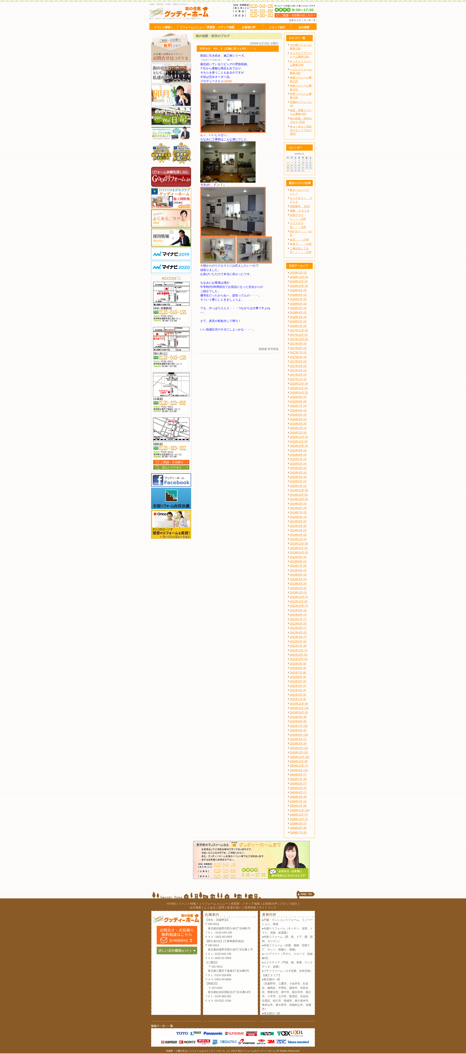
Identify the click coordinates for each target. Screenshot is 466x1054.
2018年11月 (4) (299, 281)
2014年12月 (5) (299, 490)
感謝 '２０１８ (299, 210)
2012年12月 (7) (299, 597)
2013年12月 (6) (299, 543)
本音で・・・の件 (301, 244)
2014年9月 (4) (298, 503)
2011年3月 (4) (298, 690)
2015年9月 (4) (298, 450)
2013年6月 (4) (298, 570)
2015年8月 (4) (298, 454)
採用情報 (250, 907)
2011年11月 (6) (298, 654)
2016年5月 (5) (298, 414)
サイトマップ (267, 907)
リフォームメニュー (215, 903)
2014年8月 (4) (298, 508)
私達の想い (234, 907)
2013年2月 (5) (298, 588)
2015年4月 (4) (298, 472)
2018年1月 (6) (298, 326)
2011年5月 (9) (298, 681)
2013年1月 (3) (298, 592)
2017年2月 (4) (298, 374)
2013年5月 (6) (298, 574)
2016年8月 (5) (298, 401)
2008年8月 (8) (298, 828)
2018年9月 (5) (298, 290)
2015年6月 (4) (298, 463)
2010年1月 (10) (299, 752)
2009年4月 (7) (298, 792)
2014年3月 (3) (298, 530)
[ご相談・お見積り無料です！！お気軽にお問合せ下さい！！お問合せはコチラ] (171, 34)
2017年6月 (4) (298, 357)
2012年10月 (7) (299, 605)
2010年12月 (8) (299, 703)
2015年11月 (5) (299, 441)
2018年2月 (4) (298, 321)
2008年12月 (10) (299, 810)
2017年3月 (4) (298, 370)
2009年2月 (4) (298, 801)
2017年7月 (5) (298, 352)
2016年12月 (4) (299, 383)
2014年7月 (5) (298, 512)
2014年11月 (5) (299, 494)
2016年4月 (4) (298, 419)
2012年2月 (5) (298, 641)
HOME (171, 903)
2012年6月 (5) (298, 623)
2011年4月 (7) (298, 685)
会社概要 (195, 907)
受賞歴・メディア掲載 (245, 903)
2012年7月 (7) (298, 619)
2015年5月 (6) (298, 468)
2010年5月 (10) (299, 734)
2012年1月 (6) (298, 645)
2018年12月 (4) (299, 277)
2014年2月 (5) (298, 534)
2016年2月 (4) (298, 428)
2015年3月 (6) (298, 477)
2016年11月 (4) (299, 388)
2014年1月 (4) (298, 539)
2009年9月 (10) (299, 770)
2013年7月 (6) (298, 565)
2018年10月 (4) (299, 286)
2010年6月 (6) (298, 730)
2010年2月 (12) (299, 748)
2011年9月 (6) (298, 663)
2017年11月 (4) (299, 335)
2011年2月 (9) (298, 694)
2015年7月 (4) (298, 459)
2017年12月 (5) (299, 330)
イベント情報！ (189, 903)
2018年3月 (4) (298, 317)
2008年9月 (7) (298, 823)
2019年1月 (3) (298, 272)
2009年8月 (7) (298, 774)
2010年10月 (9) (299, 712)
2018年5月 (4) (298, 308)
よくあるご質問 (214, 907)
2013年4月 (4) (298, 579)
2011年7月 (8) (298, 672)
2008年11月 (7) (299, 814)
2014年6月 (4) (298, 517)
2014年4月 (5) (298, 526)
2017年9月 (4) (298, 343)
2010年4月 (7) (298, 739)
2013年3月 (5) (298, 583)
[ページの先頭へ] (306, 895)
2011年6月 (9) (298, 677)
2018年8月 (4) (298, 294)
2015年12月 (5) (299, 437)
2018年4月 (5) (298, 312)
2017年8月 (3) (298, 348)
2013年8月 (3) (298, 561)
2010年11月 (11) (299, 708)
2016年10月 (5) (299, 392)
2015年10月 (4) (299, 445)
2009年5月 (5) (298, 788)
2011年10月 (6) (299, 659)
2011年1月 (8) (298, 699)
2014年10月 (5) (299, 499)
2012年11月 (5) (299, 601)
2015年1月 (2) (298, 486)
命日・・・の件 (299, 239)
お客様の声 (270, 903)
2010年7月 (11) (299, 725)
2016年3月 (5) (298, 423)
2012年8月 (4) (298, 614)
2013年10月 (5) (299, 552)
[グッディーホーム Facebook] (171, 474)
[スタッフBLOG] (171, 108)
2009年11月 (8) (299, 761)
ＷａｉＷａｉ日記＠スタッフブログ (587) (301, 130)
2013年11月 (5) (299, 548)
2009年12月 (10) (299, 757)
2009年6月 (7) (298, 783)
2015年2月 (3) (298, 481)
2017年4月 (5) (298, 366)
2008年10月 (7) (299, 819)
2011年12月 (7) (299, 650)
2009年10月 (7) (299, 765)
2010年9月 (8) (298, 717)
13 (288, 165)
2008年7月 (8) (298, 832)
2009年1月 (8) (298, 805)
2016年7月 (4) (298, 405)
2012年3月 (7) (298, 637)
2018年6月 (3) (298, 303)
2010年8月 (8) (298, 721)
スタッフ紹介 (288, 903)
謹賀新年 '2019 (300, 206)
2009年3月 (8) (298, 796)
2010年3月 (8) (298, 743)
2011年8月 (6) (298, 668)
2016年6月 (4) (298, 410)
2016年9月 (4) (298, 397)
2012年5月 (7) (298, 628)
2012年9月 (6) (298, 610)
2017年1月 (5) (298, 379)
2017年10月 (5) (299, 339)
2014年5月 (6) (298, 521)
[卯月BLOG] (171, 85)
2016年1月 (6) (298, 432)
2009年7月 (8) (298, 779)
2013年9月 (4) (298, 557)
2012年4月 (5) (298, 632)
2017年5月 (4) (298, 361)
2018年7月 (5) (298, 299)
